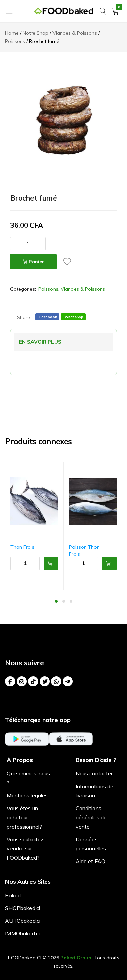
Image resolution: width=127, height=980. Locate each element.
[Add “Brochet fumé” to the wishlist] (69, 261)
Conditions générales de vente (91, 817)
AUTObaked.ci (22, 920)
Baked (13, 895)
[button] (51, 563)
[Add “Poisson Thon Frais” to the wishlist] (117, 473)
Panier (36, 262)
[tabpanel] (34, 526)
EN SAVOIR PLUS (40, 342)
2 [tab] (63, 601)
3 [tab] (71, 601)
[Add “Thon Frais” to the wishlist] (59, 473)
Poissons (48, 289)
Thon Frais (22, 547)
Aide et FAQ (90, 861)
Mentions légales (27, 795)
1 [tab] (56, 601)
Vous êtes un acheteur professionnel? (24, 817)
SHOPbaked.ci (22, 908)
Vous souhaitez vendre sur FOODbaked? (25, 848)
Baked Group (75, 958)
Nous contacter (94, 773)
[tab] (40, 342)
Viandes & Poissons (83, 289)
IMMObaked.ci (22, 933)
